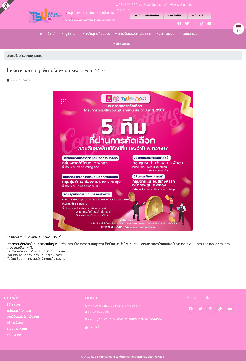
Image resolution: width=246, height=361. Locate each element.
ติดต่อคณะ (122, 44)
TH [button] (238, 30)
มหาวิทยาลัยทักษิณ (146, 15)
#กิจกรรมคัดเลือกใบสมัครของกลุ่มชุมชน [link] (34, 244)
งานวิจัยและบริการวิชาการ (134, 34)
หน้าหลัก (50, 34)
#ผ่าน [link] (190, 244)
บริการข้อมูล (166, 34)
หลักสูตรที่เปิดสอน (97, 34)
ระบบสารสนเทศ (192, 34)
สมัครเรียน (200, 15)
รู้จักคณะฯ (71, 34)
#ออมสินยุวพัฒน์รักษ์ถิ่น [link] (46, 237)
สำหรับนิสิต (176, 15)
